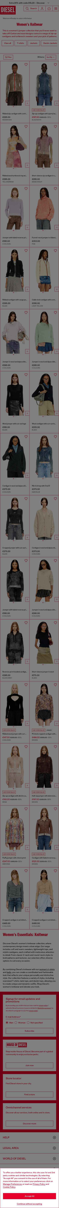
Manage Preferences (12, 1184)
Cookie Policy (9, 1187)
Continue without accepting (29, 1204)
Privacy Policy (39, 1184)
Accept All (29, 1196)
